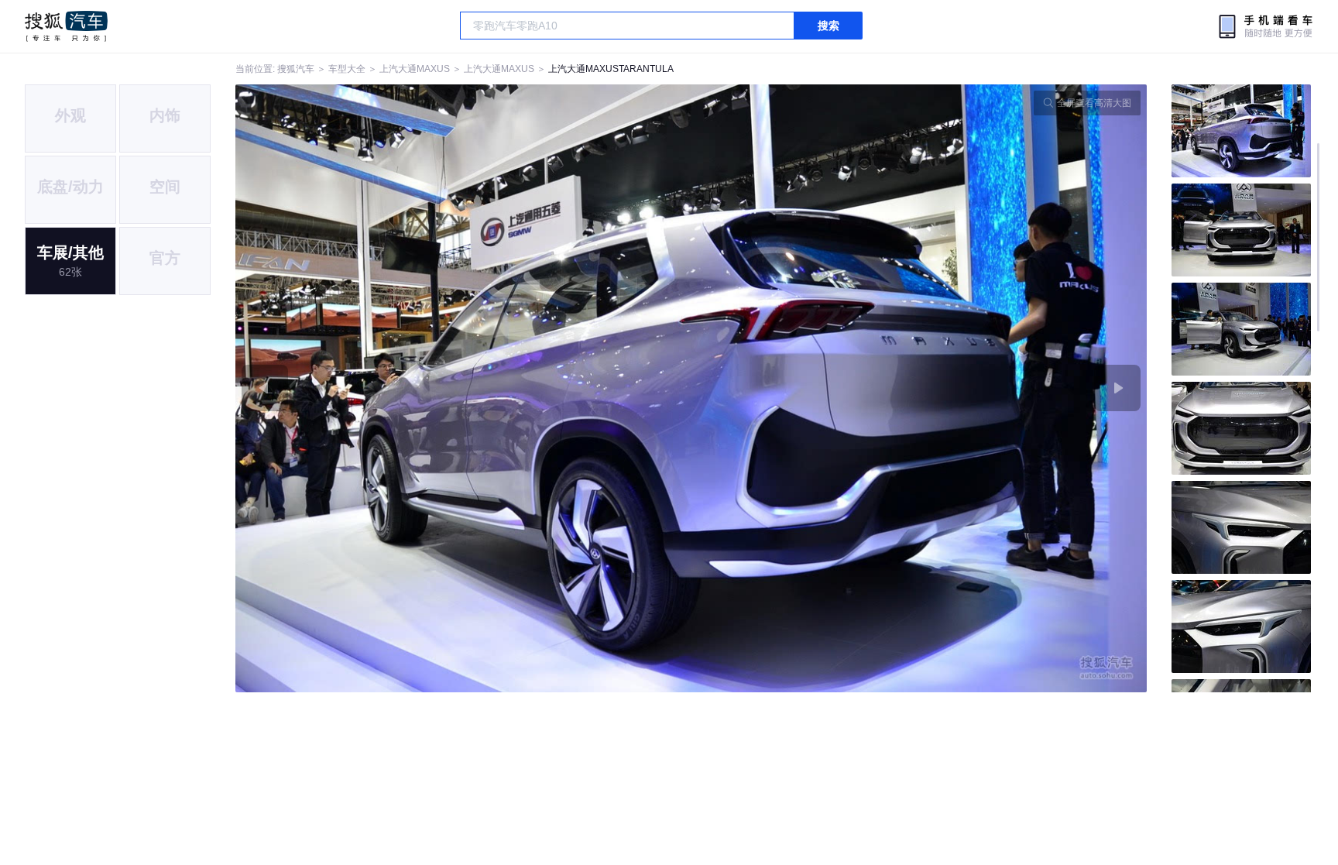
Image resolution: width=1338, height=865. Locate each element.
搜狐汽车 (66, 26)
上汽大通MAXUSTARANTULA (611, 69)
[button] (463, 388)
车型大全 (346, 69)
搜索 (828, 25)
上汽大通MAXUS (414, 69)
